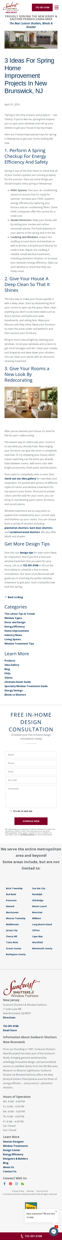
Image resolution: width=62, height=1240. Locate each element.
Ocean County (13, 948)
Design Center (11, 1150)
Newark (10, 906)
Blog (7, 669)
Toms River (12, 942)
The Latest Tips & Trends (20, 613)
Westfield (37, 942)
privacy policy (27, 834)
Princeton (11, 900)
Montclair (37, 912)
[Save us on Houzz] (22, 1184)
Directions (9, 1017)
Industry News (13, 635)
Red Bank (11, 894)
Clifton (36, 930)
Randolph (37, 894)
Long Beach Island (42, 924)
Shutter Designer (13, 1141)
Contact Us (9, 1171)
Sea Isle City (38, 888)
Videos (8, 677)
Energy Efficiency (15, 626)
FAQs (8, 673)
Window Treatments (15, 1146)
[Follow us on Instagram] (16, 1184)
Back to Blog (15, 597)
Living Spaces (13, 639)
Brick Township (14, 888)
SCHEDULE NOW (31, 821)
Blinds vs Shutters (15, 694)
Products (10, 660)
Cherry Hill (11, 936)
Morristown (12, 912)
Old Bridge (37, 900)
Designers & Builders (15, 1158)
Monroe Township (15, 918)
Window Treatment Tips (19, 643)
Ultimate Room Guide (18, 682)
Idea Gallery (12, 665)
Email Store (10, 1030)
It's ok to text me (22, 811)
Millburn (36, 918)
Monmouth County (42, 948)
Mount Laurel (39, 906)
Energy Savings (14, 690)
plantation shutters (16, 528)
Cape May (37, 936)
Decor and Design (15, 622)
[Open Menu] (56, 7)
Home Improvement (17, 630)
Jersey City (12, 930)
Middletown (12, 924)
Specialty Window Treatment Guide (26, 686)
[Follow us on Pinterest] (10, 1184)
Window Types (13, 618)
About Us (8, 1167)
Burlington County (16, 954)
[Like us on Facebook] (4, 1184)
